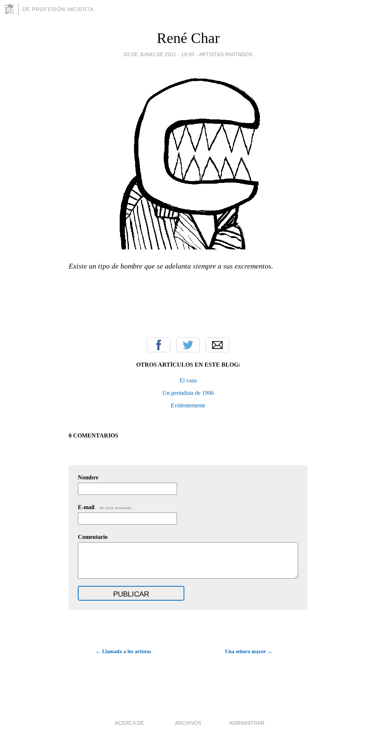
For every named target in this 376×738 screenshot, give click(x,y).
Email (217, 345)
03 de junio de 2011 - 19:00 (159, 54)
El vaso (188, 380)
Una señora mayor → (248, 651)
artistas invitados (225, 54)
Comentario (93, 537)
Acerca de (129, 723)
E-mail (105, 507)
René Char (188, 38)
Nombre (88, 477)
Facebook (158, 345)
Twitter (188, 345)
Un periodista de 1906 (188, 393)
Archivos (188, 723)
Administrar (246, 723)
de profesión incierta (58, 9)
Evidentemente (188, 405)
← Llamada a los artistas (123, 651)
